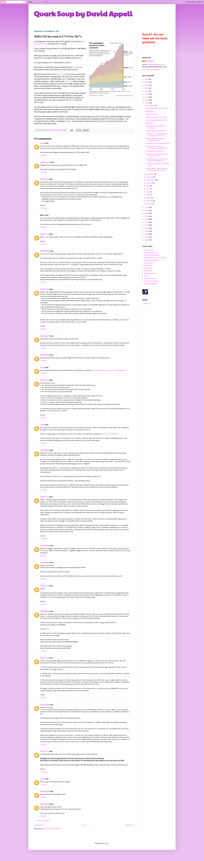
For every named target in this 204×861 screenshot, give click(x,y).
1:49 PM (43, 816)
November (150, 174)
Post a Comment (43, 821)
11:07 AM (43, 772)
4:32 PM (43, 282)
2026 (146, 79)
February (149, 201)
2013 (146, 219)
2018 (146, 103)
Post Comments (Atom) (52, 829)
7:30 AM (43, 155)
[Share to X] (82, 130)
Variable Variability (150, 284)
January (149, 204)
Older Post (129, 825)
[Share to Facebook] (85, 130)
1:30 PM (43, 361)
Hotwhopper (148, 263)
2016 (146, 210)
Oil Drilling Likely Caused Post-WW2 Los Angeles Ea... (157, 160)
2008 (146, 234)
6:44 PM (43, 698)
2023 (146, 88)
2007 (146, 237)
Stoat (146, 276)
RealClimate (148, 271)
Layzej (42, 143)
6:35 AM (43, 443)
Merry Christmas (152, 114)
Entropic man (45, 162)
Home (84, 825)
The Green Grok (149, 278)
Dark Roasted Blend (151, 260)
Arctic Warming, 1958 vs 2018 (156, 120)
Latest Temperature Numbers (156, 131)
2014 (146, 216)
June (148, 189)
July (147, 186)
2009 (146, 231)
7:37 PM (43, 373)
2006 (146, 240)
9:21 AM (43, 604)
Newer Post (39, 825)
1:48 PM (43, 797)
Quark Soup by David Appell (83, 13)
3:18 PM (43, 244)
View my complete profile (151, 70)
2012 (146, 222)
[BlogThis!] (79, 130)
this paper (76, 67)
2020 (146, 97)
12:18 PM (43, 490)
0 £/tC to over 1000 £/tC (110, 434)
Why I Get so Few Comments (156, 117)
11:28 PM (43, 539)
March (148, 198)
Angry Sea (149, 123)
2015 (146, 213)
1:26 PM (43, 348)
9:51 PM (43, 418)
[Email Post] (71, 130)
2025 (146, 82)
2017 (146, 207)
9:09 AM (43, 227)
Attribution (150, 111)
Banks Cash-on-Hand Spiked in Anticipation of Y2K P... (157, 134)
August (149, 183)
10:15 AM (43, 172)
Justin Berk (148, 268)
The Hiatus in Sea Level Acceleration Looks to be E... (157, 147)
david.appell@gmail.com (156, 64)
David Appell (44, 251)
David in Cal (44, 179)
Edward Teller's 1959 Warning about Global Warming (156, 169)
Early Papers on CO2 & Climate (155, 258)
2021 (146, 94)
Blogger (106, 843)
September (150, 180)
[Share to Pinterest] (87, 130)
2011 (146, 225)
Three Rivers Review (151, 281)
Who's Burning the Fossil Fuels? (157, 108)
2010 (146, 228)
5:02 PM (43, 579)
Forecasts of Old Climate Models (157, 143)
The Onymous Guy (151, 253)
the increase (61, 74)
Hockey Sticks (149, 250)
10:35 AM (43, 208)
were (72, 100)
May (148, 192)
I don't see (69, 81)
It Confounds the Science (155, 151)
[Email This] (77, 130)
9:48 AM (43, 556)
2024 (146, 85)
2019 (146, 100)
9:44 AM (43, 329)
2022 (146, 91)
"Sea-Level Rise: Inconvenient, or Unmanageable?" (109, 370)
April (148, 195)
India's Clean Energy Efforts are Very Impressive (157, 155)
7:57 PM (43, 744)
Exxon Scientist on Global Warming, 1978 (155, 139)
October (149, 177)
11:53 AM (43, 785)
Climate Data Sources (152, 255)
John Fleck (147, 265)
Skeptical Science (150, 273)
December (150, 106)
